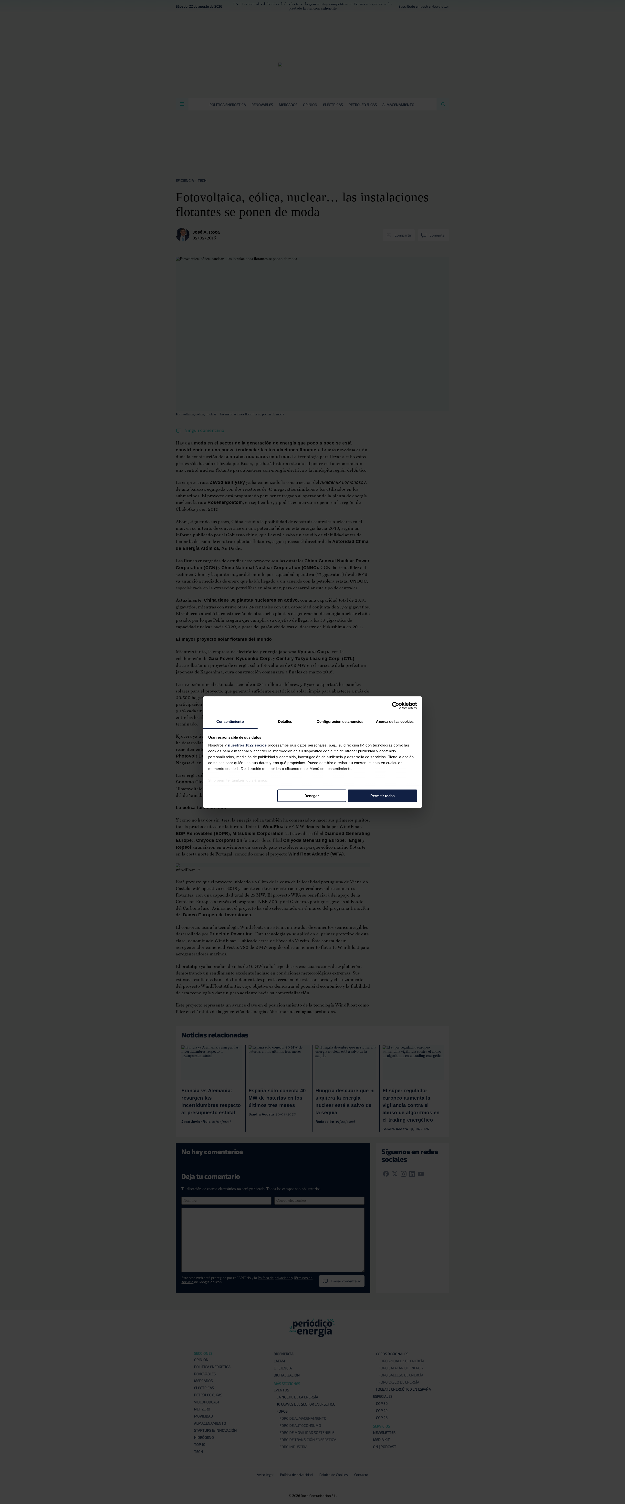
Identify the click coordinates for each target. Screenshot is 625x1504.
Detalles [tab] (285, 721)
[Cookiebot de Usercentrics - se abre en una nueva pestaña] (395, 705)
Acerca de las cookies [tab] (395, 721)
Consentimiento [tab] (230, 721)
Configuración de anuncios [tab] (340, 721)
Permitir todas (382, 796)
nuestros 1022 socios (247, 745)
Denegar (311, 796)
